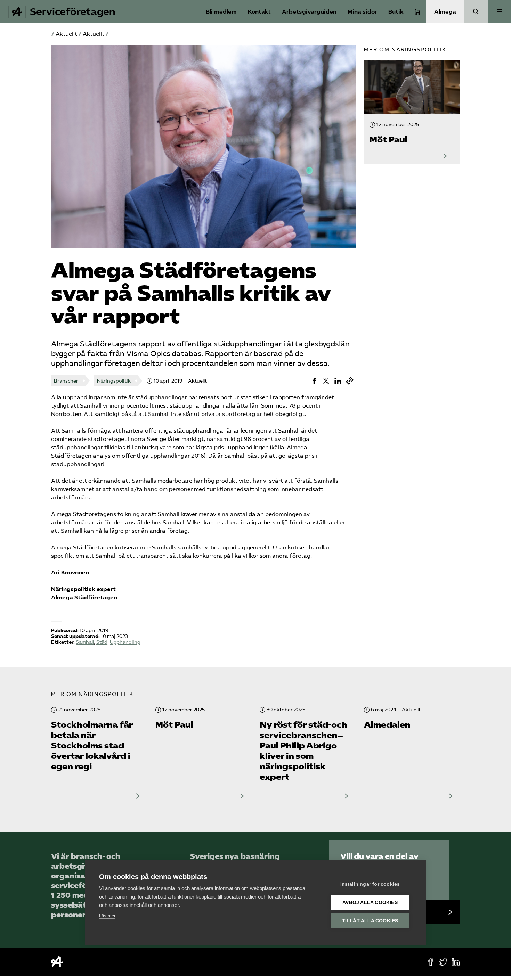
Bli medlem (221, 11)
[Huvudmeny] (499, 11)
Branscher (66, 381)
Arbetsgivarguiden (309, 11)
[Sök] (476, 11)
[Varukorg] (417, 11)
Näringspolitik (114, 381)
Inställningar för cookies (370, 884)
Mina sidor (362, 11)
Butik (396, 11)
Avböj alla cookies (370, 902)
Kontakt (259, 11)
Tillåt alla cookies (370, 921)
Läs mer (107, 915)
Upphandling (125, 642)
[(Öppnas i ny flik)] (314, 381)
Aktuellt (66, 34)
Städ (101, 642)
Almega (445, 11)
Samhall (85, 642)
